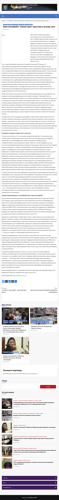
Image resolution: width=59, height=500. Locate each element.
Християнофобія (28, 24)
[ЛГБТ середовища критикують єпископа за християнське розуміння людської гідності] (7, 463)
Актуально (5, 320)
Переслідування (6, 24)
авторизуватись (33, 373)
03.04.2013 (6, 29)
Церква (10, 322)
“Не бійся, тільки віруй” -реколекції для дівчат (14, 290)
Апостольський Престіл (23, 436)
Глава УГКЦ (11, 320)
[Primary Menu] (3, 16)
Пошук (4, 381)
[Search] (56, 15)
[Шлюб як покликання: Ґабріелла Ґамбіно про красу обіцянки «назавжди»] (15, 345)
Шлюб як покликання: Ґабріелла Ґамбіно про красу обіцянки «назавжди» (13, 357)
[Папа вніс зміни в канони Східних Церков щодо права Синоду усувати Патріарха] (7, 439)
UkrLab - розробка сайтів (29, 497)
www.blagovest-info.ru (19, 275)
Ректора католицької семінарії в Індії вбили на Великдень (43, 290)
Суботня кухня (15, 24)
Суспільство (25, 448)
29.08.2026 (6, 334)
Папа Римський (35, 322)
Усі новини (21, 24)
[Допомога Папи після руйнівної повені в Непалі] (43, 316)
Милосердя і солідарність (21, 320)
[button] (29, 478)
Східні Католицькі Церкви (33, 436)
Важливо (20, 460)
